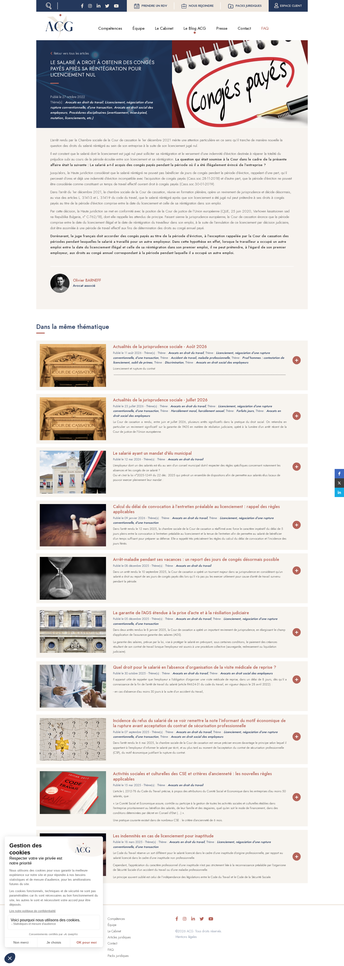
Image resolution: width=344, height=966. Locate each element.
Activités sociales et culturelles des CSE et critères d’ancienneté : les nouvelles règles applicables (192, 776)
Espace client (291, 6)
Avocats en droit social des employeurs (222, 362)
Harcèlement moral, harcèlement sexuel (197, 411)
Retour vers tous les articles (71, 53)
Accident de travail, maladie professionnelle (200, 358)
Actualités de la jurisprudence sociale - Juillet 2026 (160, 400)
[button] (339, 473)
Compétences (110, 28)
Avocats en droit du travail (84, 102)
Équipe (138, 28)
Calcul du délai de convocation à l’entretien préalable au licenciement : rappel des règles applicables (196, 509)
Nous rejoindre (201, 6)
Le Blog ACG (194, 28)
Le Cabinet (164, 28)
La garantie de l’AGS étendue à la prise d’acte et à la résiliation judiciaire (181, 613)
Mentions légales (186, 936)
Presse (221, 28)
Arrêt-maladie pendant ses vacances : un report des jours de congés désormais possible (196, 559)
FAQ (265, 28)
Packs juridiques (249, 6)
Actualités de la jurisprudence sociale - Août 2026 (160, 347)
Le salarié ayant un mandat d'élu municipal (152, 453)
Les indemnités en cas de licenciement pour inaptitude (163, 836)
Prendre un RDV (154, 6)
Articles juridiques (119, 937)
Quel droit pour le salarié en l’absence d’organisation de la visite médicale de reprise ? (194, 667)
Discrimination (174, 362)
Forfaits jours (245, 411)
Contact (244, 28)
